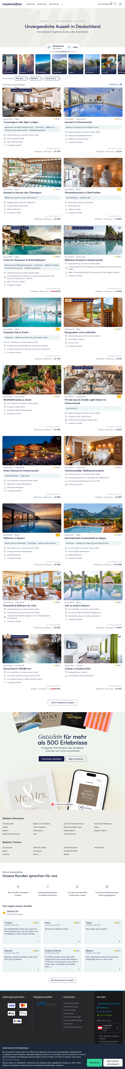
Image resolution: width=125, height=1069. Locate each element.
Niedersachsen (70, 834)
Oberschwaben (39, 827)
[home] (12, 4)
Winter (66, 854)
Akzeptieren (94, 1063)
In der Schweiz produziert (64, 804)
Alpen (96, 827)
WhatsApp (104, 1007)
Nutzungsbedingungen (73, 1020)
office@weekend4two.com (109, 1003)
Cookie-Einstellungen (72, 1017)
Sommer (6, 854)
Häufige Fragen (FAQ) (72, 1027)
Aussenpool (7, 847)
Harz (35, 834)
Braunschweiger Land (73, 827)
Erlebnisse (30, 4)
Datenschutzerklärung (10, 1060)
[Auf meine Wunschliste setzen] (58, 90)
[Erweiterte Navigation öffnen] (63, 4)
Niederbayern (69, 830)
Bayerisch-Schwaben (41, 824)
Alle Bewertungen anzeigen (62, 980)
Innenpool (37, 851)
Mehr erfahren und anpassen (113, 1062)
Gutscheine (42, 4)
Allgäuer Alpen (100, 830)
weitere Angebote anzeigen (62, 702)
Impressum (68, 1023)
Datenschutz (68, 1013)
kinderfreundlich (71, 851)
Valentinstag (99, 847)
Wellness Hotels (39, 847)
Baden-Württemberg (11, 834)
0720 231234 (106, 1011)
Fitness (36, 854)
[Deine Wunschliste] (115, 4)
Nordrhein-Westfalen (103, 824)
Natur (5, 851)
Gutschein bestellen (51, 758)
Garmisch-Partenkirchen (74, 824)
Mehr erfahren (76, 758)
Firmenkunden (69, 1010)
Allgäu (5, 827)
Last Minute (54, 4)
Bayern (5, 830)
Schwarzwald (8, 824)
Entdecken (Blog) (70, 1006)
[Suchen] (120, 4)
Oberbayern (38, 830)
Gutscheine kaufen (71, 1003)
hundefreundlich (71, 847)
